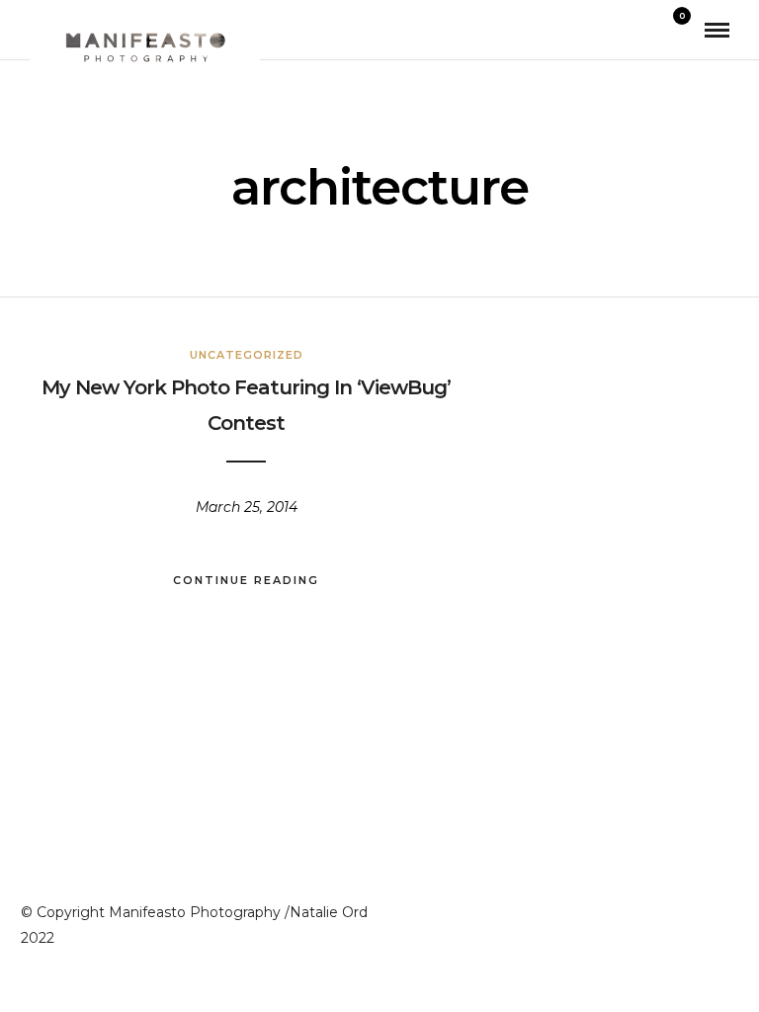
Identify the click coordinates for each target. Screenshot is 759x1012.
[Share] (646, 30)
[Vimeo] (685, 908)
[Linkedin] (649, 908)
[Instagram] (614, 908)
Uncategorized (246, 355)
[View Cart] (674, 29)
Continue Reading (246, 580)
